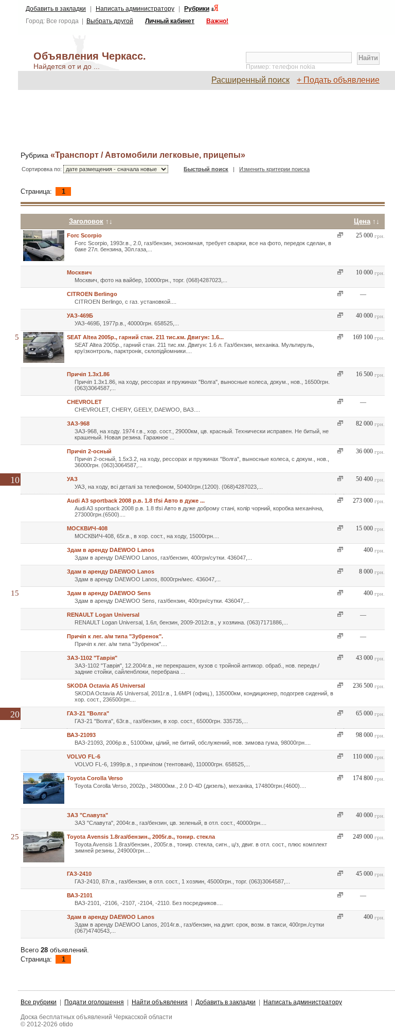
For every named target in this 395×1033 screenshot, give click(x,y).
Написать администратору (135, 8)
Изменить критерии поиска (274, 169)
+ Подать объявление (338, 80)
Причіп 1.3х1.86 (88, 374)
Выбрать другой (109, 21)
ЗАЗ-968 (78, 423)
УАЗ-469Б (80, 315)
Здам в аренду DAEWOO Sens (109, 593)
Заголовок (86, 221)
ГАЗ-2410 (79, 874)
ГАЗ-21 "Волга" (88, 713)
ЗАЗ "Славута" (87, 815)
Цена (362, 221)
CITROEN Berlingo (92, 294)
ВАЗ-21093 (81, 735)
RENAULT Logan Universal (103, 615)
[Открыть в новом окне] (339, 235)
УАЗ (72, 479)
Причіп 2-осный (89, 451)
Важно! (217, 21)
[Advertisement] (208, 121)
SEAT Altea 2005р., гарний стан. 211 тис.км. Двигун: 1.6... (145, 337)
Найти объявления (160, 1002)
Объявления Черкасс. (89, 60)
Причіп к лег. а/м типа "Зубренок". (115, 636)
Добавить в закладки (56, 8)
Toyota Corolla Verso (95, 778)
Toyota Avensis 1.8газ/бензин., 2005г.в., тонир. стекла (141, 837)
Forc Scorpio (84, 235)
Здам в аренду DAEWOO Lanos (110, 550)
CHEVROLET (84, 402)
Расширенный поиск (250, 80)
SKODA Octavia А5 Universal (106, 685)
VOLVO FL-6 (83, 756)
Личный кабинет (169, 21)
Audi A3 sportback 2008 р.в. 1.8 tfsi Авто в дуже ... (136, 500)
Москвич (79, 272)
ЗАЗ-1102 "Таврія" (92, 658)
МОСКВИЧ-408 (87, 528)
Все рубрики (39, 1002)
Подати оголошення (94, 1002)
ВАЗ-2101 (80, 895)
